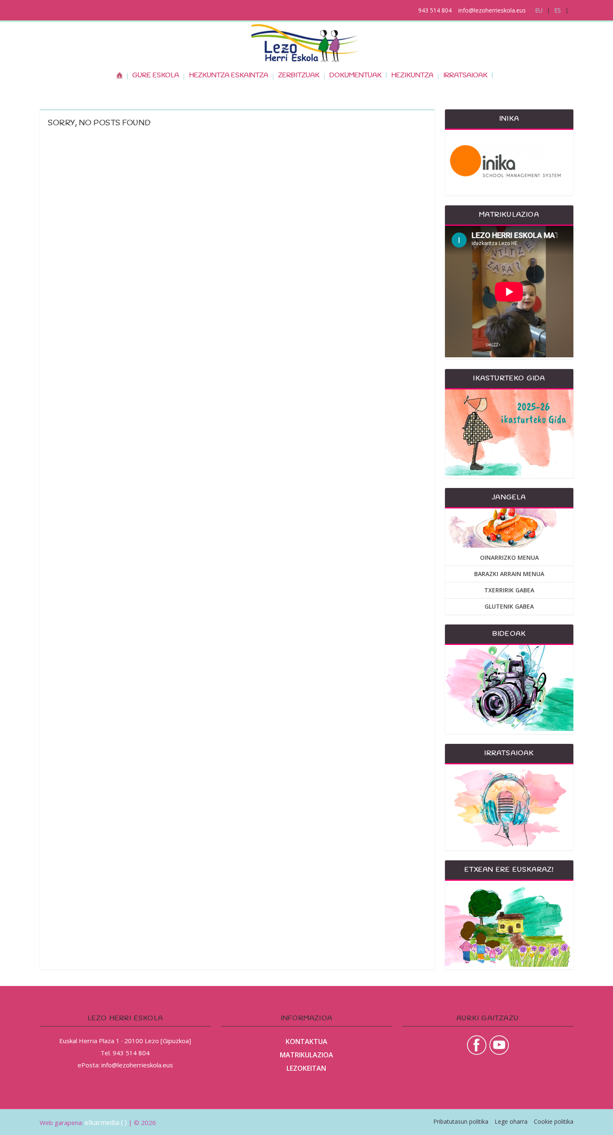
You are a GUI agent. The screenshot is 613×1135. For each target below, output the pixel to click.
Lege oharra (511, 1121)
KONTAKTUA (306, 1041)
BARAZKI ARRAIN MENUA (509, 574)
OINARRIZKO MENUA (509, 557)
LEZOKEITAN (306, 1068)
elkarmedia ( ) (106, 1122)
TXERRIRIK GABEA (509, 590)
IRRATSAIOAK (465, 75)
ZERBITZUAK (298, 75)
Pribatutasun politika (460, 1121)
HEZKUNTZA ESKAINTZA (228, 75)
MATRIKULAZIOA (306, 1054)
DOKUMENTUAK (355, 75)
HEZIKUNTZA (412, 75)
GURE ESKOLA (155, 75)
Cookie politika (553, 1121)
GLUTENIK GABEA (509, 606)
